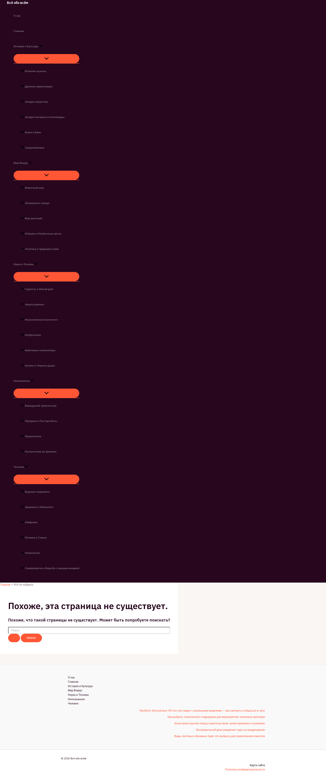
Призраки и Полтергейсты (41, 421)
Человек (19, 466)
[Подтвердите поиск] (14, 638)
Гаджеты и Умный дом (39, 289)
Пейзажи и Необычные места (43, 233)
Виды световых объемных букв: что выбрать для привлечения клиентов (219, 736)
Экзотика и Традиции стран (42, 249)
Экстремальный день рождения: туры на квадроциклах (230, 729)
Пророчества (33, 436)
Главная (19, 31)
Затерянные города (37, 203)
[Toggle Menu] (46, 58)
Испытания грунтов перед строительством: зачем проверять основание (219, 723)
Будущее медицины (37, 491)
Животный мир (34, 187)
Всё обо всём (17, 2)
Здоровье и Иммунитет (39, 507)
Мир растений (33, 218)
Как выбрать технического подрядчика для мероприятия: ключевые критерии (216, 717)
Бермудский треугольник (41, 405)
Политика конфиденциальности (245, 769)
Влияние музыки (35, 71)
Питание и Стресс (36, 537)
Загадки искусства (36, 101)
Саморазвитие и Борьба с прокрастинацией (52, 568)
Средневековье (34, 147)
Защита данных (34, 304)
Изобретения (33, 335)
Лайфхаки (31, 522)
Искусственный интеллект (41, 319)
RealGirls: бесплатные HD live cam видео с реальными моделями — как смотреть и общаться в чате (202, 710)
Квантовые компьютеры (40, 350)
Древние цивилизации (39, 86)
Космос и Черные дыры (40, 365)
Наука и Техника (24, 264)
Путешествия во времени (40, 451)
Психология (32, 553)
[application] (40, 46)
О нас (17, 15)
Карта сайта (257, 765)
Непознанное (22, 380)
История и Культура (26, 46)
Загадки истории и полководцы (45, 117)
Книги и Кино (33, 132)
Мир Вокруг (21, 163)
